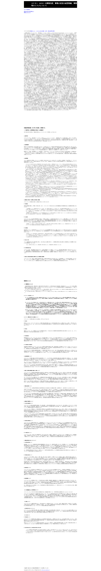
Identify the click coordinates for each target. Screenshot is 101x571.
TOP (25, 9)
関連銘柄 (28, 9)
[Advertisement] (50, 21)
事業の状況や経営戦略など (29, 11)
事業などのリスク (27, 12)
